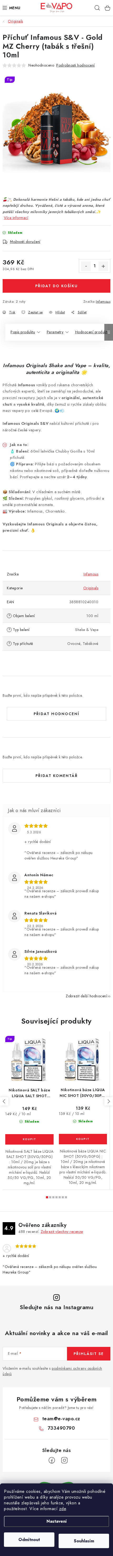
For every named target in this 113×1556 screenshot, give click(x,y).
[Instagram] (64, 1460)
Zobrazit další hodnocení (86, 996)
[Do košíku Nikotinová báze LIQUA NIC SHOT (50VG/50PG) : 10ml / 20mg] (83, 1139)
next (108, 1101)
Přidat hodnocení (56, 713)
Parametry (55, 332)
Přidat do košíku (56, 286)
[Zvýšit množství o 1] (103, 266)
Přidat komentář (56, 775)
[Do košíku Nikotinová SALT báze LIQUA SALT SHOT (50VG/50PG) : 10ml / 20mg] (29, 1139)
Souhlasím (84, 1541)
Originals (91, 588)
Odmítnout (29, 1540)
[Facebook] (52, 1460)
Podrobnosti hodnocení (75, 65)
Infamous (103, 301)
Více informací (16, 217)
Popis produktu (23, 332)
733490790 (61, 1428)
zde (62, 1509)
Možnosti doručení (25, 241)
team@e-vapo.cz (61, 1418)
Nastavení (57, 1521)
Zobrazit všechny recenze (62, 1231)
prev (4, 1101)
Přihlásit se (89, 1353)
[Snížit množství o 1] (86, 266)
